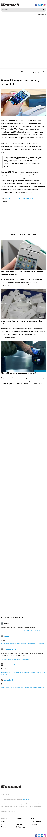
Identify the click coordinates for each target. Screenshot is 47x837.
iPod (17, 821)
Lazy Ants (25, 799)
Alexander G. (8, 680)
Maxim (6, 636)
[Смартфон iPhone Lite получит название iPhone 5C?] (23, 304)
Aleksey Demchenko (11, 665)
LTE (15, 198)
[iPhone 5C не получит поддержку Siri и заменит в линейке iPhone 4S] (23, 255)
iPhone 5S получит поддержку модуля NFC (19, 373)
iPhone (3, 827)
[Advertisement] (23, 41)
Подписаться (41, 14)
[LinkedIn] (41, 5)
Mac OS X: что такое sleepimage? (11, 659)
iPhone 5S (8, 198)
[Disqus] (23, 427)
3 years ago (42, 630)
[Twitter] (39, 5)
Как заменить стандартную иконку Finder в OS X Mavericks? (19, 630)
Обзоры (34, 824)
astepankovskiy (10, 649)
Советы (19, 818)
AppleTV (19, 824)
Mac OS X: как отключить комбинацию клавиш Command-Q (19, 643)
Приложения (36, 821)
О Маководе (20, 827)
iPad (32, 818)
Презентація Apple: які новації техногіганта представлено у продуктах (22, 672)
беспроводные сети (25, 198)
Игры (3, 821)
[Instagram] (44, 5)
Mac (2, 824)
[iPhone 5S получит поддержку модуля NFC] (23, 356)
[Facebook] (36, 5)
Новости (4, 818)
